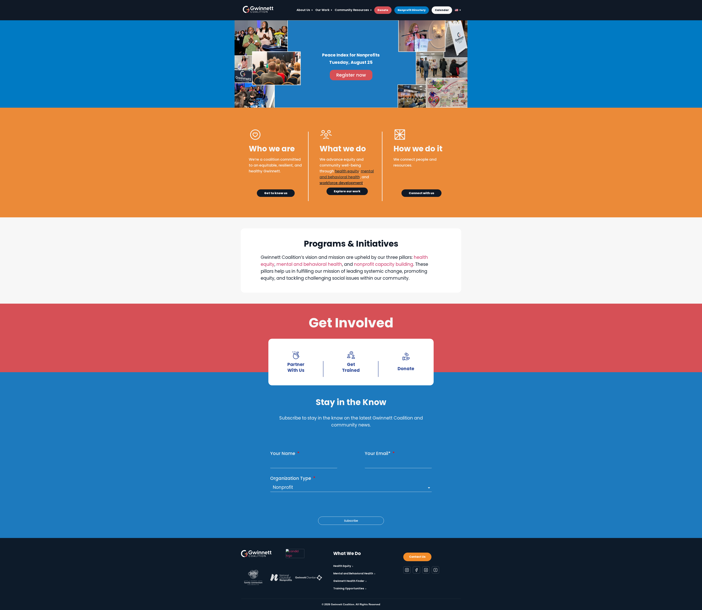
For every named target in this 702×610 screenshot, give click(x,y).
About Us (303, 10)
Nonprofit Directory (412, 10)
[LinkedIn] (426, 569)
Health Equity (343, 566)
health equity (347, 171)
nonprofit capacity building (383, 264)
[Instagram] (407, 569)
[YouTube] (435, 569)
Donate (383, 10)
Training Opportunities (349, 588)
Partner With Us (295, 367)
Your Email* (378, 453)
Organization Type (291, 478)
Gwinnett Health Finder (350, 581)
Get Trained (351, 367)
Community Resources (352, 10)
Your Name (283, 453)
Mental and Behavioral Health (354, 573)
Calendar (442, 10)
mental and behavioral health (309, 264)
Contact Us (417, 557)
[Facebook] (416, 569)
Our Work (322, 10)
